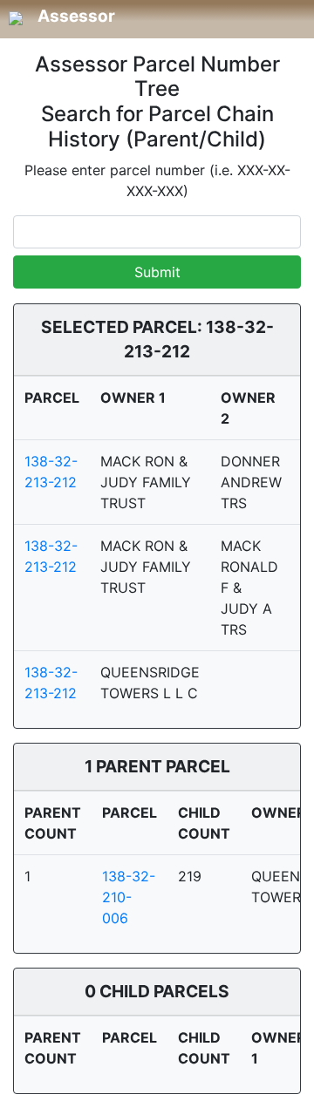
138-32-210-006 (128, 897)
